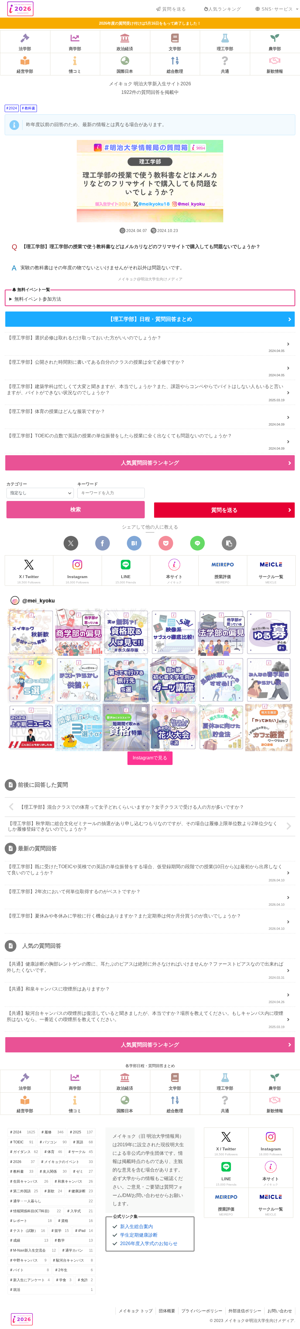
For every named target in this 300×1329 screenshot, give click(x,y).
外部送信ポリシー (245, 1310)
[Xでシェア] (71, 543)
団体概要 (167, 1310)
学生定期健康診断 (139, 1235)
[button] (229, 543)
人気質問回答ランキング (150, 463)
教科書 (30, 108)
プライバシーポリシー (201, 1310)
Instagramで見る (150, 757)
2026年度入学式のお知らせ (149, 1243)
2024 (13, 108)
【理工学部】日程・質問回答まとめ (150, 319)
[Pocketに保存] (165, 543)
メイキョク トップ (136, 1310)
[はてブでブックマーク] (134, 543)
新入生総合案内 (136, 1226)
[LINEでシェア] (197, 543)
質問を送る (224, 510)
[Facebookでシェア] (102, 543)
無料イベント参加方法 (37, 299)
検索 (75, 509)
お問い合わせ (279, 1310)
